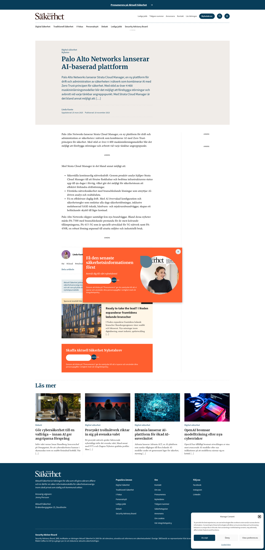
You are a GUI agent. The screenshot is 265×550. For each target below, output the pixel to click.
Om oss (157, 489)
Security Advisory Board (136, 26)
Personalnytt (92, 26)
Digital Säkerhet (42, 26)
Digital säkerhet (69, 49)
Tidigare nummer (156, 16)
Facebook (197, 485)
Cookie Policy (226, 545)
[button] (259, 516)
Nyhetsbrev (207, 16)
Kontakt (180, 16)
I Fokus (79, 26)
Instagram (197, 489)
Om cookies (159, 518)
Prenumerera (160, 494)
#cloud (70, 263)
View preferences (250, 538)
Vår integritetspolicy (163, 523)
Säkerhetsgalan (161, 509)
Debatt (104, 26)
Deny (227, 538)
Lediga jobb (142, 16)
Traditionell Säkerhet (63, 26)
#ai (63, 263)
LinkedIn (196, 494)
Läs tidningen (191, 16)
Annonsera (170, 16)
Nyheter (65, 52)
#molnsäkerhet (82, 263)
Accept (204, 538)
